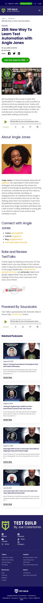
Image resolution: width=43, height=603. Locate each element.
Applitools (6, 183)
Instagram (21, 544)
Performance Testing (7, 560)
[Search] (35, 4)
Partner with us (26, 3)
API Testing (5, 565)
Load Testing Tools (28, 560)
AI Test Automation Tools (30, 557)
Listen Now (7, 377)
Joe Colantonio (22, 596)
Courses (4, 580)
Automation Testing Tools (30, 565)
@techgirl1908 (17, 233)
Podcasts (11, 19)
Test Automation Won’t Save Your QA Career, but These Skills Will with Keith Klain (20, 492)
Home (4, 19)
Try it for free (17, 314)
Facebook (21, 536)
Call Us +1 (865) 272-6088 (30, 599)
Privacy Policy (23, 598)
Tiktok (23, 539)
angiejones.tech (16, 239)
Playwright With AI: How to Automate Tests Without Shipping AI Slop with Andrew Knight (21, 450)
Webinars (4, 578)
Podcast (5, 26)
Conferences (26, 573)
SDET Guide (26, 562)
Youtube (4, 541)
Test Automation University (16, 242)
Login (39, 3)
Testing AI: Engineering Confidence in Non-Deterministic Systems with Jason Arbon (18, 407)
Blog (3, 573)
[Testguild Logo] (11, 10)
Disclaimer (15, 598)
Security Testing (6, 562)
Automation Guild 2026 (29, 575)
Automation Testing (7, 557)
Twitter (6, 544)
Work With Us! (6, 598)
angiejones (16, 236)
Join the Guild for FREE (14, 60)
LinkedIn (4, 536)
